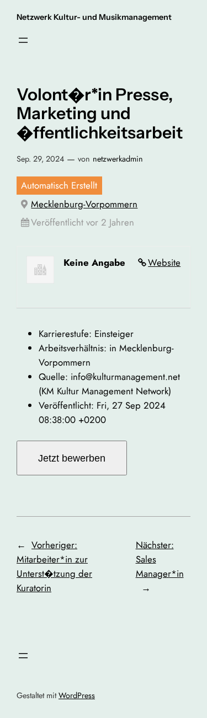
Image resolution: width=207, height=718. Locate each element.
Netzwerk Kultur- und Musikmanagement (94, 17)
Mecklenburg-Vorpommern (84, 204)
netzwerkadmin (118, 158)
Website (164, 262)
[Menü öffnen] (23, 40)
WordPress (77, 695)
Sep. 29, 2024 (40, 158)
